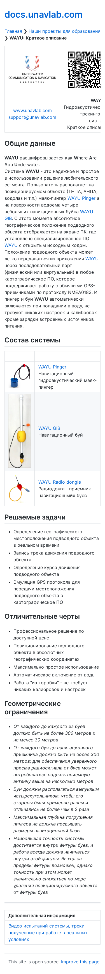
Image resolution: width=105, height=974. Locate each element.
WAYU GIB (49, 428)
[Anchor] (58, 142)
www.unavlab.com (32, 110)
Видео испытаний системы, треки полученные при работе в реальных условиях (48, 932)
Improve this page (80, 961)
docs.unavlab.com (43, 14)
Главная (13, 31)
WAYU (11, 245)
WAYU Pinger (81, 198)
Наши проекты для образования (65, 31)
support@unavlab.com (32, 117)
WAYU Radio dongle (59, 482)
